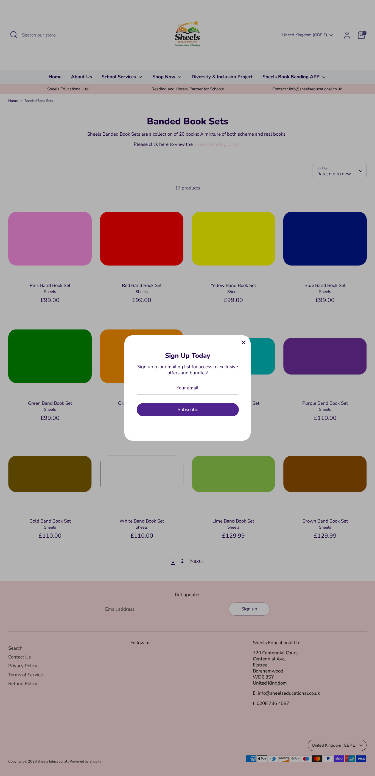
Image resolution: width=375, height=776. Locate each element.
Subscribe (188, 409)
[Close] (243, 342)
